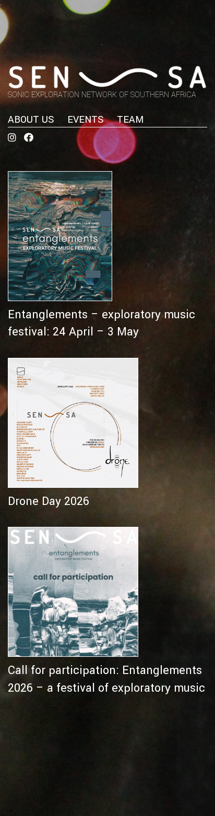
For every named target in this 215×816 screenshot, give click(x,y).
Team (130, 119)
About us (31, 119)
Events (85, 119)
